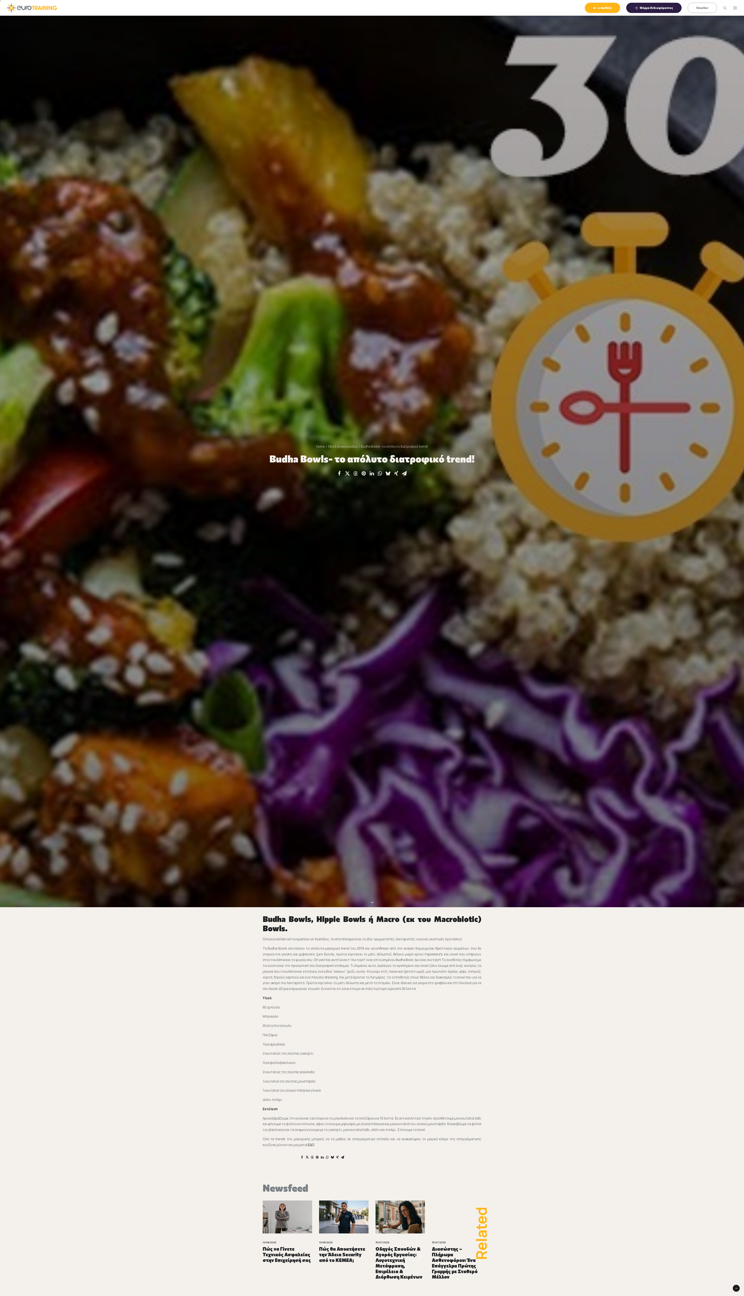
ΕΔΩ (311, 1145)
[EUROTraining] (32, 7)
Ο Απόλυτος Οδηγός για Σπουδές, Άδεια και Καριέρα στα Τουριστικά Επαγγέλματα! (455, 1260)
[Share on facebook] (339, 473)
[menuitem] (604, 8)
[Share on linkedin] (372, 473)
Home (320, 446)
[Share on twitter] (347, 473)
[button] (735, 8)
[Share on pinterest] (364, 473)
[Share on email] (404, 473)
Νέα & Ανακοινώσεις (343, 446)
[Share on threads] (355, 474)
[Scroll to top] (736, 1288)
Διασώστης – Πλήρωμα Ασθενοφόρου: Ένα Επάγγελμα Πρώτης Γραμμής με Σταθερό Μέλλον (285, 1263)
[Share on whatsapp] (380, 473)
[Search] (723, 8)
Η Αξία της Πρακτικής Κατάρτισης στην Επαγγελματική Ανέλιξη (343, 1257)
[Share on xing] (396, 473)
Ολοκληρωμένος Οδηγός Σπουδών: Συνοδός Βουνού (396, 1254)
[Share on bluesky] (388, 473)
